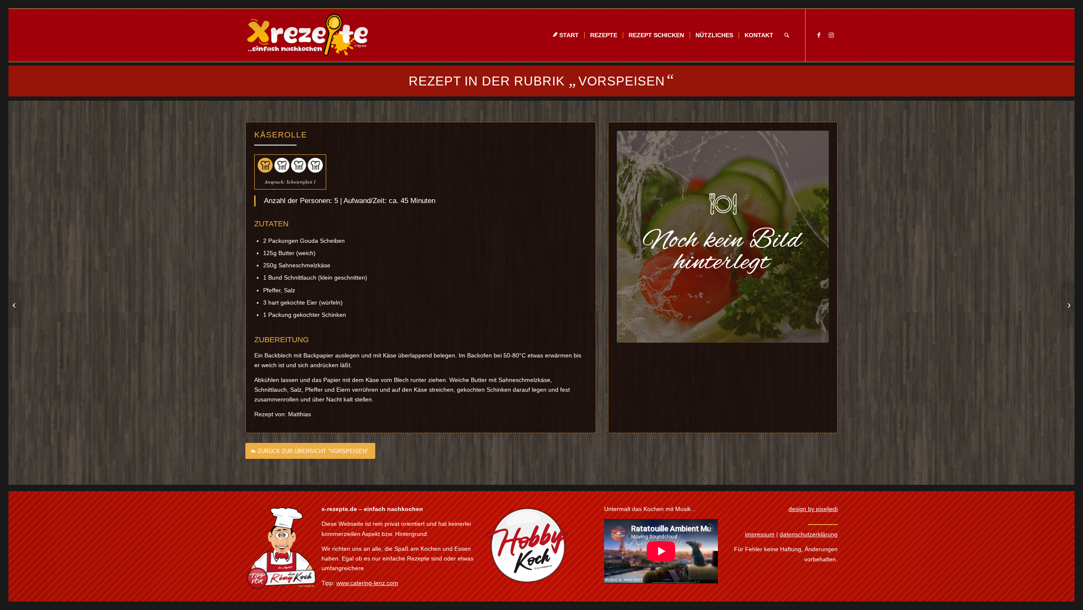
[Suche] (786, 35)
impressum (760, 534)
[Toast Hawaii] (15, 305)
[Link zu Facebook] (818, 35)
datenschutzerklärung (809, 534)
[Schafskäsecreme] (1068, 305)
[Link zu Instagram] (831, 35)
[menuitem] (565, 35)
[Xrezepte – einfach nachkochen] (307, 35)
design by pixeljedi (813, 509)
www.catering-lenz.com (367, 583)
